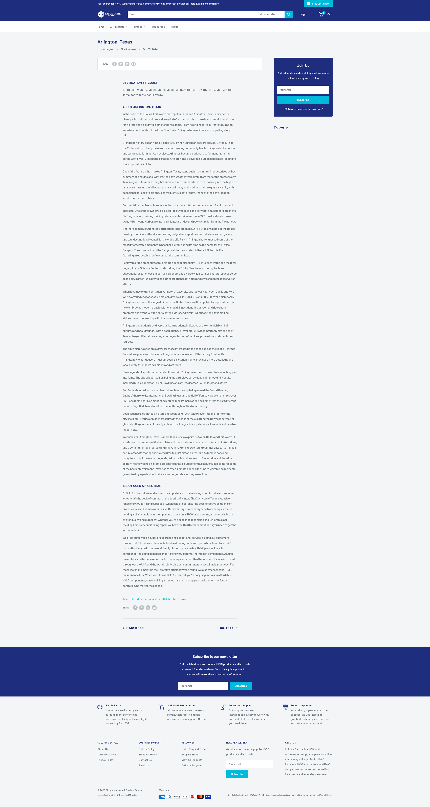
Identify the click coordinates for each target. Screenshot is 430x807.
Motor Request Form (194, 749)
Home (100, 26)
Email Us (144, 765)
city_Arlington (105, 49)
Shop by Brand (190, 754)
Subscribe (303, 99)
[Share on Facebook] (114, 63)
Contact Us (145, 759)
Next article (226, 627)
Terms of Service (107, 754)
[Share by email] (133, 63)
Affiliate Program (192, 765)
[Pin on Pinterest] (120, 63)
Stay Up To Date (321, 3)
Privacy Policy (105, 759)
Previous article (135, 627)
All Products (117, 26)
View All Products (192, 759)
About (174, 26)
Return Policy (147, 749)
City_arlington (138, 598)
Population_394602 (159, 598)
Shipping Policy (148, 754)
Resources (158, 26)
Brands (138, 26)
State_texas (179, 598)
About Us (102, 749)
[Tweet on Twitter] (127, 63)
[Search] (289, 14)
